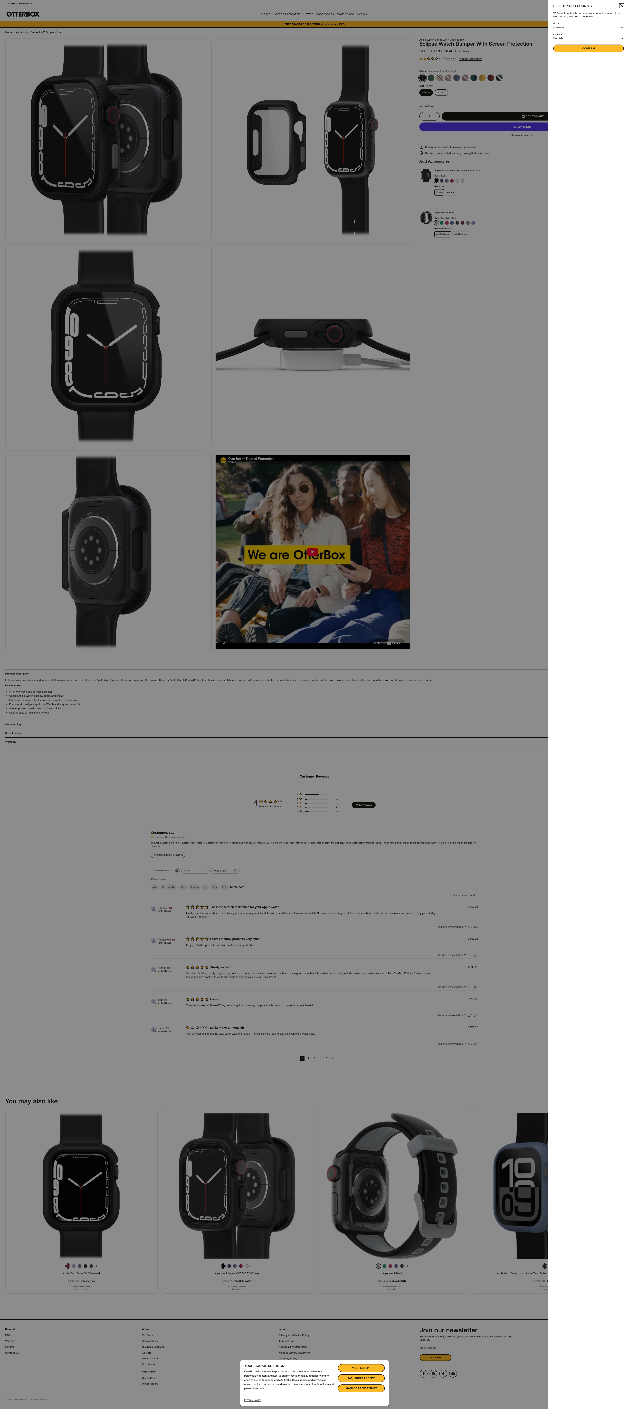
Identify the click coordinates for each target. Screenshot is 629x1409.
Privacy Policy (252, 1399)
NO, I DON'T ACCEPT (361, 1378)
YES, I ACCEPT (361, 1368)
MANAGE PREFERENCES (361, 1388)
